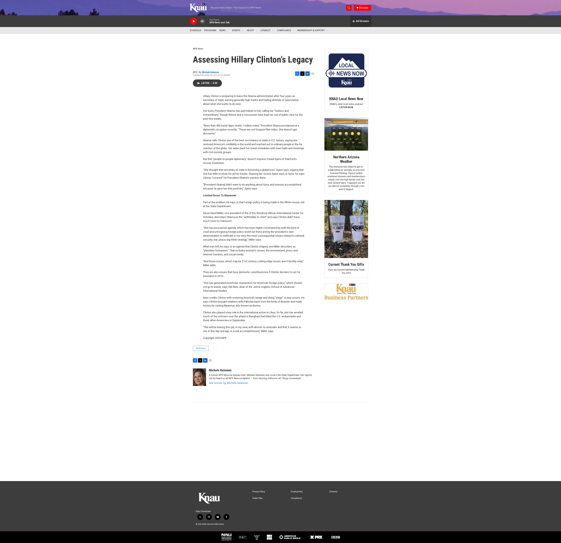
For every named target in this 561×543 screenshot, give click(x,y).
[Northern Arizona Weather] (346, 134)
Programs (210, 30)
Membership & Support (311, 30)
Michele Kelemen (210, 72)
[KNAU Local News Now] (346, 70)
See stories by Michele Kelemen (228, 383)
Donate (363, 7)
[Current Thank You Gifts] (346, 229)
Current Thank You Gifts (346, 264)
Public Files (257, 498)
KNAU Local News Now (346, 99)
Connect (265, 30)
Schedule (195, 30)
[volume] (202, 21)
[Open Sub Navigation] (228, 30)
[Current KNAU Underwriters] (346, 291)
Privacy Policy (258, 492)
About (250, 30)
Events (236, 30)
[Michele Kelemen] (199, 377)
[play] (193, 21)
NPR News (198, 48)
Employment (297, 492)
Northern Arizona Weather (346, 159)
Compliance (284, 30)
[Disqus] (280, 441)
